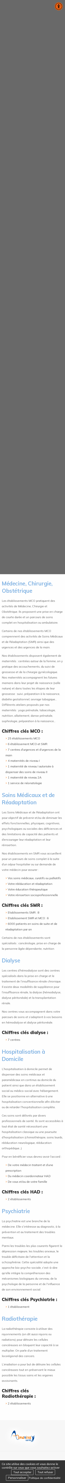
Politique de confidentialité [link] (44, 1478)
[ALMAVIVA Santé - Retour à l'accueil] (22, 1439)
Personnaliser (17, 1478)
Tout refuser (45, 1472)
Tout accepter (22, 1472)
